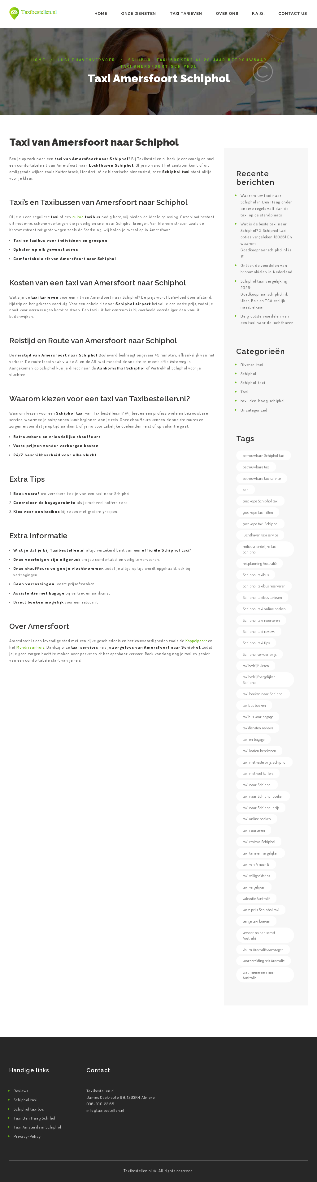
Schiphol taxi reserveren (261, 620)
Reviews (21, 1090)
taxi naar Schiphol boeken (263, 796)
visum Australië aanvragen (263, 949)
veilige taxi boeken (256, 921)
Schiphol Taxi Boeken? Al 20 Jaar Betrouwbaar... (200, 59)
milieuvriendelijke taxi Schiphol (259, 549)
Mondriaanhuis (30, 647)
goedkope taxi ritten (258, 512)
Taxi (244, 391)
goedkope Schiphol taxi (260, 500)
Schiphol (248, 373)
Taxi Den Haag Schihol (34, 1118)
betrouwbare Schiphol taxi (263, 455)
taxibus (52, 511)
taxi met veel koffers (258, 773)
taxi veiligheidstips (256, 875)
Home (38, 59)
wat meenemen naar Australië (259, 975)
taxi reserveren (254, 830)
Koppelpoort (196, 640)
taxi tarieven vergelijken (261, 853)
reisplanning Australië (259, 563)
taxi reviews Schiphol (259, 841)
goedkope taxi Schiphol (260, 523)
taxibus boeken (254, 705)
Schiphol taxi (25, 1099)
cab (246, 489)
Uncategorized (254, 410)
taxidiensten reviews (258, 727)
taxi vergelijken (254, 887)
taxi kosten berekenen (259, 750)
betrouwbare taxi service (262, 478)
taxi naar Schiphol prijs (261, 807)
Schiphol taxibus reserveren (264, 585)
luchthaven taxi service (260, 534)
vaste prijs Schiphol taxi (261, 909)
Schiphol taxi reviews (259, 631)
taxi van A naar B (256, 864)
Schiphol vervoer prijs (259, 654)
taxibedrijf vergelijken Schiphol (259, 679)
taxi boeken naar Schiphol (263, 693)
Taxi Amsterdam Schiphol (37, 1126)
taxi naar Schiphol (257, 784)
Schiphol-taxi (253, 382)
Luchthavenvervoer (87, 59)
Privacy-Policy (27, 1136)
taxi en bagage (253, 739)
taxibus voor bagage (258, 716)
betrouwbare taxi (256, 466)
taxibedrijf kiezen (256, 665)
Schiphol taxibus (256, 574)
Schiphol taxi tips (256, 642)
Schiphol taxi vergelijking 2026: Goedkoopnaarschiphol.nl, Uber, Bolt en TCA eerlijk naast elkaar (264, 294)
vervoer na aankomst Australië (259, 935)
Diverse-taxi (252, 364)
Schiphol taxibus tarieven (262, 597)
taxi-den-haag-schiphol (263, 400)
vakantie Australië (256, 898)
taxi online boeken (257, 818)
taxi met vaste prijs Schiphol (264, 762)
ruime (86, 216)
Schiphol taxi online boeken (264, 608)
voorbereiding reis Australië (263, 960)
